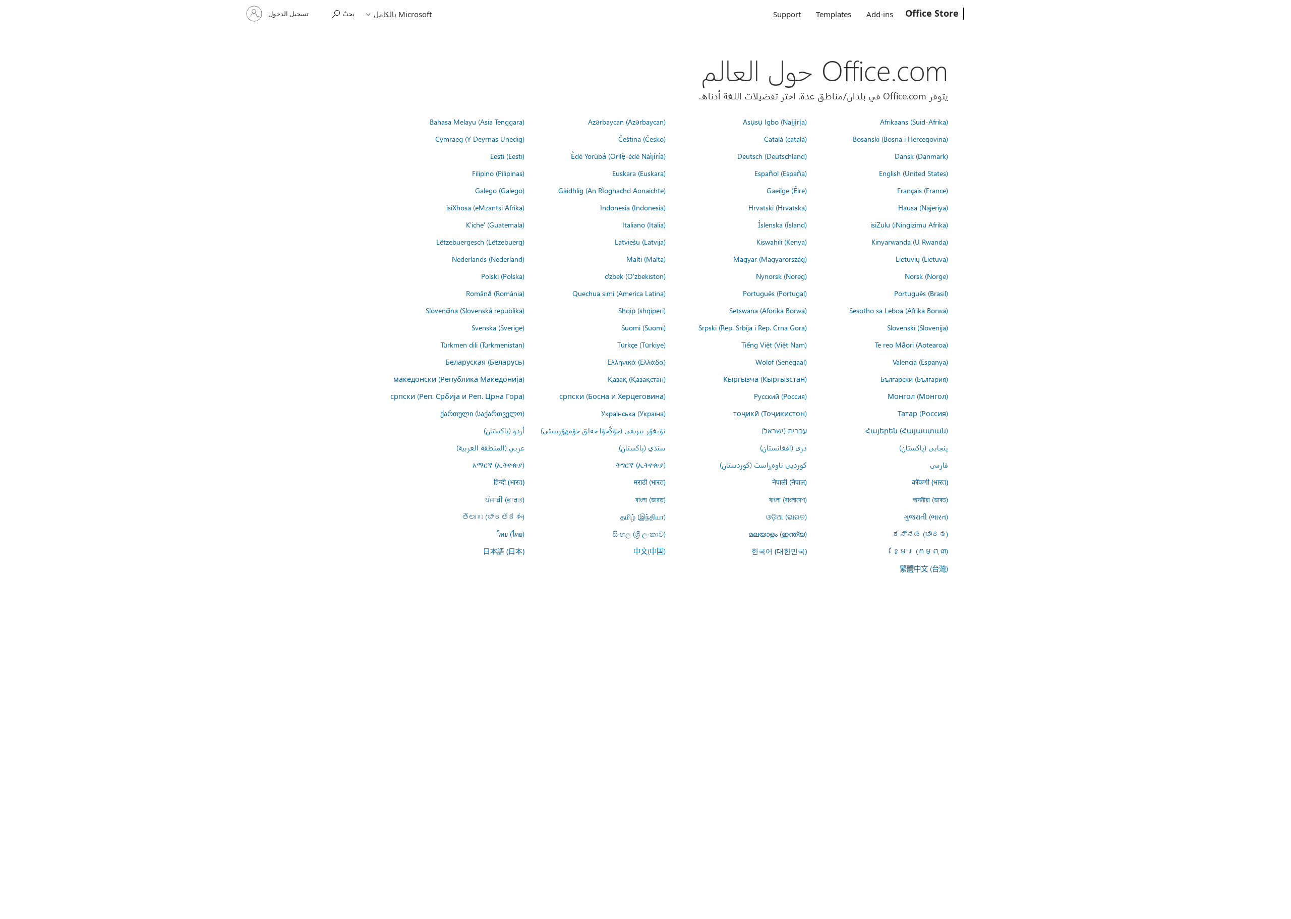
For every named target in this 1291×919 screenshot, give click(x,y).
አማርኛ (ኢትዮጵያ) (498, 465)
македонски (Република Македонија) (458, 379)
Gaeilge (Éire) (787, 190)
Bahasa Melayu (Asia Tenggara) (477, 122)
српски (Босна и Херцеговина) (612, 396)
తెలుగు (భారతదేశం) (493, 516)
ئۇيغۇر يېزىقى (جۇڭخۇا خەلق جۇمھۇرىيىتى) (603, 430)
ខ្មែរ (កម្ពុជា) (920, 551)
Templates (833, 14)
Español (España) (780, 173)
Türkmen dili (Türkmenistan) (482, 344)
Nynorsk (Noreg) (781, 276)
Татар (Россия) (923, 413)
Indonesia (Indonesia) (633, 207)
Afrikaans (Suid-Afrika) (914, 122)
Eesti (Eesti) (507, 156)
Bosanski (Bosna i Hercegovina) (900, 139)
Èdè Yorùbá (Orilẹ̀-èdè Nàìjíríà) (618, 156)
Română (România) (495, 293)
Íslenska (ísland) (782, 224)
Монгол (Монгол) (918, 396)
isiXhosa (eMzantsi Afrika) (485, 207)
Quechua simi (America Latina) (619, 293)
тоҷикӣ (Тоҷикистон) (770, 413)
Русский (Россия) (780, 396)
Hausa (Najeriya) (923, 207)
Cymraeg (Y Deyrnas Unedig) (479, 139)
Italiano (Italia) (644, 224)
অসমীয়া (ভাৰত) (930, 499)
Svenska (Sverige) (498, 327)
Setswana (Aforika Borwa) (768, 310)
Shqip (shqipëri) (642, 310)
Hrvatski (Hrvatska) (777, 207)
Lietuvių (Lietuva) (922, 259)
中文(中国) (649, 551)
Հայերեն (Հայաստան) (906, 430)
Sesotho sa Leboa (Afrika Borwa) (898, 310)
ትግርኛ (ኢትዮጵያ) (641, 465)
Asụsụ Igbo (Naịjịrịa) (775, 122)
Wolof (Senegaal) (781, 362)
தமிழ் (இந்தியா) (643, 516)
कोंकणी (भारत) (930, 482)
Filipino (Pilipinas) (498, 173)
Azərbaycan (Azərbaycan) (627, 122)
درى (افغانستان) (783, 447)
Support (787, 14)
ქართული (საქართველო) (482, 413)
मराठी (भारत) (650, 482)
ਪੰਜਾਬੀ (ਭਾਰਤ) (504, 499)
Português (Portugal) (775, 293)
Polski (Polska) (502, 276)
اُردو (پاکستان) (504, 430)
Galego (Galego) (499, 190)
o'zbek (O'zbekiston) (635, 276)
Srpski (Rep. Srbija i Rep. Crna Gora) (752, 327)
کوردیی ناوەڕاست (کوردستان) (763, 465)
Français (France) (922, 190)
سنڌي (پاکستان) (642, 447)
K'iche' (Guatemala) (495, 224)
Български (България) (914, 379)
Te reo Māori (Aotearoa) (911, 344)
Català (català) (785, 139)
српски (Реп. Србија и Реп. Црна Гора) (457, 396)
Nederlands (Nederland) (488, 259)
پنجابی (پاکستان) (923, 447)
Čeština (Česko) (642, 139)
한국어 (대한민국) (779, 551)
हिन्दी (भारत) (509, 482)
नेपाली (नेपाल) (789, 482)
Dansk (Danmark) (921, 156)
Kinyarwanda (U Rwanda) (909, 242)
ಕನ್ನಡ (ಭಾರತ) (920, 534)
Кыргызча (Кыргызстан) (765, 379)
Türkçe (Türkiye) (641, 344)
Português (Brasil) (921, 293)
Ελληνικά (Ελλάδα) (637, 362)
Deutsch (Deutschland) (772, 156)
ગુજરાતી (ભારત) (926, 516)
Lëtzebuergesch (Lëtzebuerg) (480, 242)
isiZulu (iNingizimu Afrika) (909, 224)
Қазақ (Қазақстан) (637, 379)
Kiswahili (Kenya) (781, 242)
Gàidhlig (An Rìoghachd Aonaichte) (612, 190)
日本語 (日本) (503, 551)
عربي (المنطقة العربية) (490, 447)
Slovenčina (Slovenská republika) (475, 310)
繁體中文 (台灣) (924, 568)
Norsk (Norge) (926, 276)
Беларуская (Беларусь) (484, 362)
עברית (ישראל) (784, 430)
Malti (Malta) (646, 259)
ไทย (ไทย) (510, 534)
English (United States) (913, 173)
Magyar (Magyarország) (770, 259)
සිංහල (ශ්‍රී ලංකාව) (639, 534)
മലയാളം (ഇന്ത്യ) (777, 534)
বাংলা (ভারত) (650, 499)
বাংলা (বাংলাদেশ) (788, 499)
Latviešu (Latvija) (640, 242)
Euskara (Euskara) (639, 173)
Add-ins (879, 14)
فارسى (939, 465)
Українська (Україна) (633, 413)
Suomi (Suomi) (643, 327)
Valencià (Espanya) (920, 362)
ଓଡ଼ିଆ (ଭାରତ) (786, 516)
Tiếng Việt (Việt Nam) (774, 344)
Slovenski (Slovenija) (917, 327)
